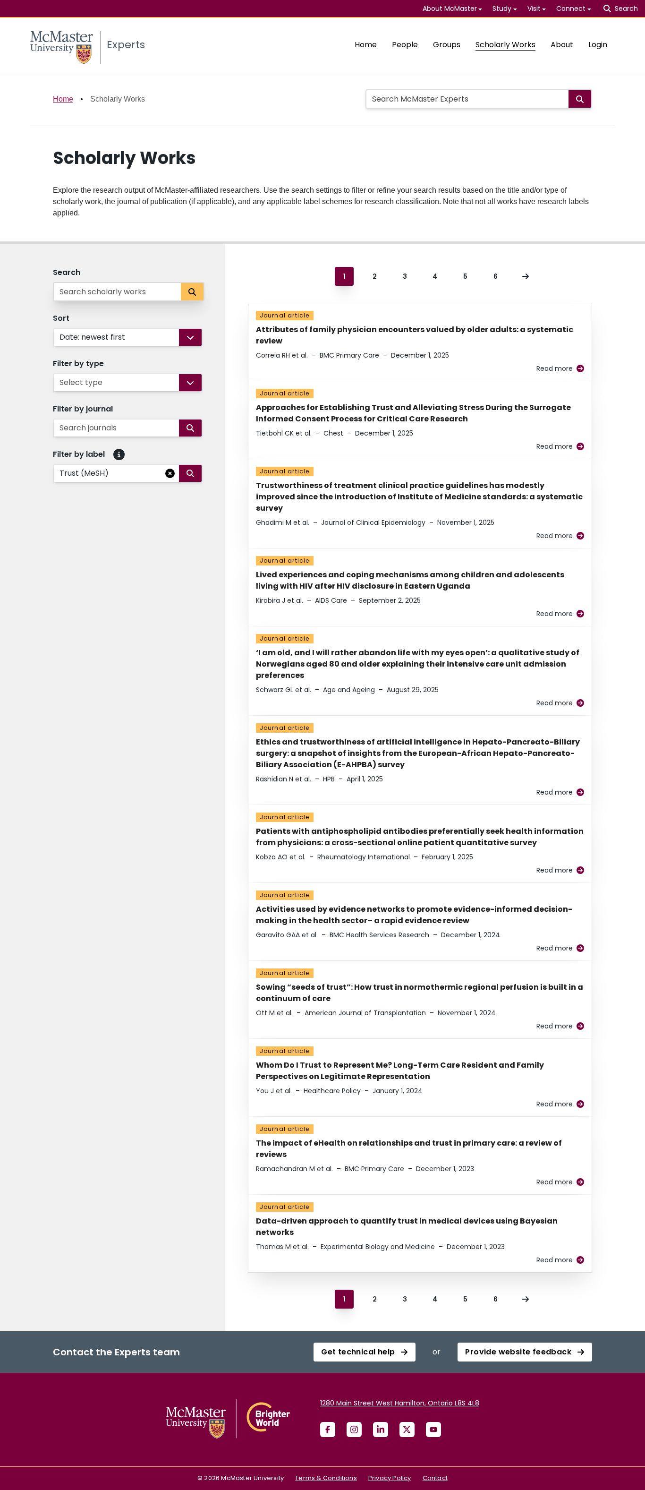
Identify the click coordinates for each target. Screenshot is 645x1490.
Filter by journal (83, 408)
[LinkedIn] (380, 1429)
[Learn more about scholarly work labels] (119, 454)
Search (66, 272)
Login (597, 44)
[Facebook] (327, 1429)
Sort (61, 318)
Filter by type (78, 363)
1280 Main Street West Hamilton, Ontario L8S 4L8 (399, 1403)
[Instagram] (354, 1429)
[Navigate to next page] (525, 276)
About (562, 44)
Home (366, 44)
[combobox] (60, 337)
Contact (435, 1477)
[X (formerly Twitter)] (407, 1429)
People (405, 44)
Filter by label (79, 454)
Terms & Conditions (326, 1477)
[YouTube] (433, 1429)
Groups (446, 44)
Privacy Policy (389, 1477)
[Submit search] (580, 99)
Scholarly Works (505, 44)
